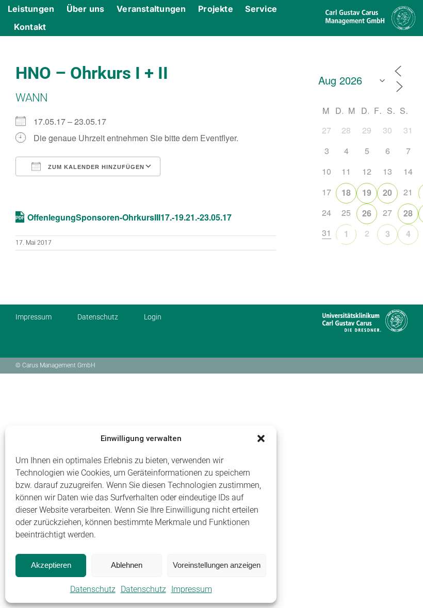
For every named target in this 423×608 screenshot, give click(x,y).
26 (366, 213)
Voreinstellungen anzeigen (217, 565)
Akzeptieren (51, 565)
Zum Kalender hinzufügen (95, 167)
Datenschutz (93, 589)
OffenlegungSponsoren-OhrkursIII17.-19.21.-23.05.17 (129, 217)
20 (387, 192)
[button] (261, 438)
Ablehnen (126, 565)
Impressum (191, 589)
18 (346, 192)
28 (408, 213)
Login (152, 317)
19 (366, 192)
